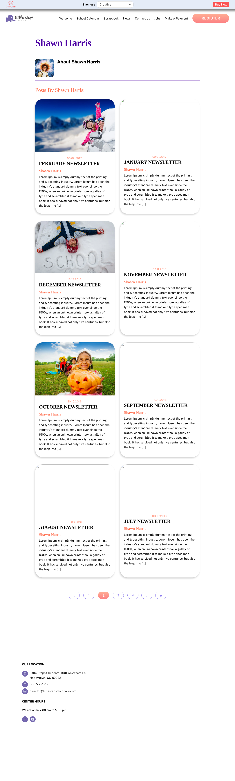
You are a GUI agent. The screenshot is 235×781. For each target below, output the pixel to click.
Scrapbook (111, 18)
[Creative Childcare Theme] (19, 18)
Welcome (65, 18)
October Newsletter (68, 407)
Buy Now (221, 4)
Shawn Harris (50, 171)
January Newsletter (153, 162)
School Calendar (87, 18)
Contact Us (142, 18)
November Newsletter (155, 274)
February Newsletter (69, 163)
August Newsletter (66, 527)
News (127, 18)
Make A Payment (176, 18)
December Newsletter (70, 285)
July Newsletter (147, 521)
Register (211, 18)
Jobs (157, 18)
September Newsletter (156, 405)
